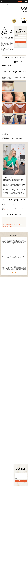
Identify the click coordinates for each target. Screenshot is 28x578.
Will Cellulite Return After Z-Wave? (8, 217)
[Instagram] (3, 1)
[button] (14, 218)
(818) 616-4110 (23, 32)
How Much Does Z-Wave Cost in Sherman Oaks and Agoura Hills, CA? (13, 222)
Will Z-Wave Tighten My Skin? (7, 226)
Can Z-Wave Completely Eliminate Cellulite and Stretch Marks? (13, 224)
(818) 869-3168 (6, 209)
